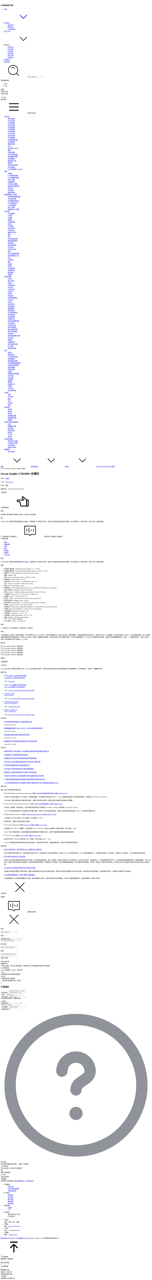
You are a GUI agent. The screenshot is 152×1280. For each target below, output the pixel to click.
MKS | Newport (51, 814)
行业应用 (10, 51)
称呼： (3, 994)
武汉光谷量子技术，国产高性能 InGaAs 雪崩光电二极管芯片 (23, 849)
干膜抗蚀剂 (36, 762)
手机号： (4, 1001)
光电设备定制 (12, 1191)
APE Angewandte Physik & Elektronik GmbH (21, 690)
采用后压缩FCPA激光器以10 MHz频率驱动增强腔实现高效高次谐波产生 (26, 751)
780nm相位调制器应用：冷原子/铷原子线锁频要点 (19, 875)
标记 (5, 769)
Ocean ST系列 (24, 835)
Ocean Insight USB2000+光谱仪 (105, 466)
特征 (5, 548)
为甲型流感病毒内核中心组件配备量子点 (17, 765)
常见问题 (10, 1203)
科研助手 (7, 59)
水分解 (18, 776)
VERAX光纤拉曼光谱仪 (41, 804)
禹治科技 (10, 1195)
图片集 (6, 550)
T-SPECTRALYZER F (10, 703)
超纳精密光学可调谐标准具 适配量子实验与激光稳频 (20, 741)
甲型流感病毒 (16, 769)
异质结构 (13, 776)
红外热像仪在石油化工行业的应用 (14, 856)
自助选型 (7, 62)
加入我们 (10, 1197)
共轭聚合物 (34, 783)
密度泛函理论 (31, 776)
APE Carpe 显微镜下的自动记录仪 (14, 687)
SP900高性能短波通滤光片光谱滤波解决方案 (18, 722)
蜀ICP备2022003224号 (7, 1238)
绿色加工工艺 (54, 783)
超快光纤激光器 (22, 755)
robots (9, 1209)
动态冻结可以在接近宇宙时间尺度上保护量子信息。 (20, 868)
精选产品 (10, 27)
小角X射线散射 (15, 762)
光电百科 (10, 57)
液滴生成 (30, 762)
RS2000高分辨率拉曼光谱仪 (45, 793)
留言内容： (5, 992)
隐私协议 (30, 1181)
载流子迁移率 (40, 776)
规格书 (6, 552)
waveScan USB (8, 695)
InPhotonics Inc (63, 793)
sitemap (10, 1207)
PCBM (40, 783)
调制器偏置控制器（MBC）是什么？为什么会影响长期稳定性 (23, 728)
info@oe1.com (13, 1234)
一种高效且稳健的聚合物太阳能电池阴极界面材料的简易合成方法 (24, 779)
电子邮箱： (5, 1007)
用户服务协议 (19, 1181)
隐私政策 (10, 1201)
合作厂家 (7, 31)
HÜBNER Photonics (14, 706)
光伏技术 (7, 776)
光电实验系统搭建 (13, 1188)
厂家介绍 (7, 555)
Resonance (11, 681)
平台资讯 (10, 49)
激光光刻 (7, 762)
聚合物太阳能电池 (12, 783)
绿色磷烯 (23, 776)
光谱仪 (67, 466)
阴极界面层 (46, 783)
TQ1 (5, 783)
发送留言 (3, 1178)
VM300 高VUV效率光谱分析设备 (14, 678)
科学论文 (10, 47)
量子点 (9, 769)
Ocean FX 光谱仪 (29, 825)
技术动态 (10, 53)
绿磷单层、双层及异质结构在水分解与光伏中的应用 (20, 772)
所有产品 (10, 1186)
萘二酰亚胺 (22, 783)
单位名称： (5, 997)
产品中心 (7, 23)
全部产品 (10, 25)
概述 (5, 542)
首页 (5, 9)
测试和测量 (34, 466)
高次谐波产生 (8, 755)
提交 (6, 958)
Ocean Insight (9, 482)
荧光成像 (23, 769)
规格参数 (7, 544)
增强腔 (15, 755)
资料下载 (10, 55)
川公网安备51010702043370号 (24, 1238)
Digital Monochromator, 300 (34, 814)
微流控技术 (23, 762)
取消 (2, 958)
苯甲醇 (28, 783)
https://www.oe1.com (14, 1226)
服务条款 (10, 1199)
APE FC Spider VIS (10, 711)
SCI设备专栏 (12, 29)
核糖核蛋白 (30, 769)
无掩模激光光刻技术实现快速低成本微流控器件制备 (20, 758)
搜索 (2, 89)
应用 (5, 546)
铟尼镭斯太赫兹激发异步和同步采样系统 (17, 734)
